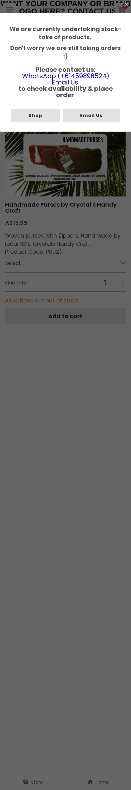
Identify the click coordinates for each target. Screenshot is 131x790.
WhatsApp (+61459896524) (65, 76)
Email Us (65, 82)
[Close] (126, 4)
